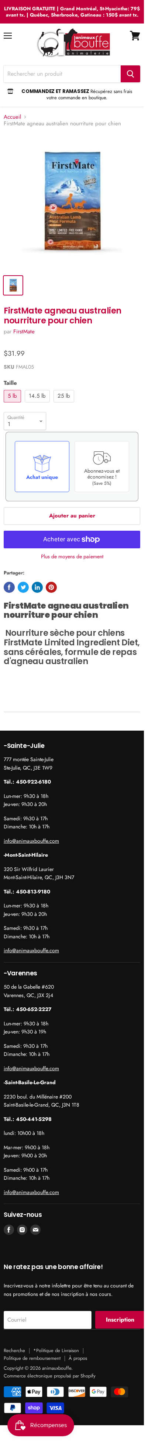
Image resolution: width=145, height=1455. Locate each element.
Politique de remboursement (32, 1358)
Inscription (120, 1319)
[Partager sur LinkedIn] (37, 587)
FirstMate (24, 331)
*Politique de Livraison (56, 1350)
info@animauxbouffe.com (31, 841)
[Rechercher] (130, 73)
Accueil (12, 117)
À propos (78, 1358)
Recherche (14, 1350)
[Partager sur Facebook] (9, 587)
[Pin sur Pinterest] (51, 587)
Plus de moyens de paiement (72, 556)
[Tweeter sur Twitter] (23, 587)
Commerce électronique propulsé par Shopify (50, 1375)
